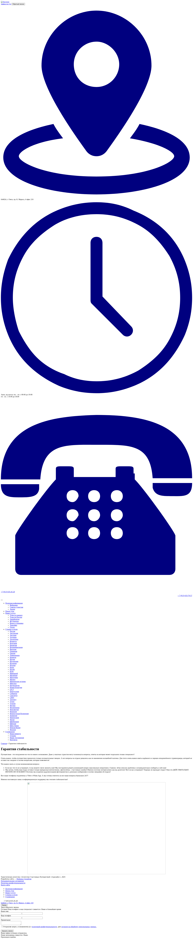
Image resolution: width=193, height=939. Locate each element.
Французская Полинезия (19, 714)
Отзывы (13, 736)
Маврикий (14, 673)
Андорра (13, 637)
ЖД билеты (14, 621)
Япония (13, 730)
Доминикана (15, 655)
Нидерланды (15, 685)
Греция (12, 653)
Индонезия (14, 661)
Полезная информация (14, 603)
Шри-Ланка (14, 726)
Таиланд (13, 700)
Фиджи (12, 706)
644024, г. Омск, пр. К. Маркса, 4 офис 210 (17, 903)
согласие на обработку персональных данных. (78, 927)
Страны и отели (11, 629)
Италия (12, 665)
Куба (12, 671)
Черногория (14, 718)
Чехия (12, 720)
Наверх (4, 905)
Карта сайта (5, 885)
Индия (12, 659)
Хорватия (13, 716)
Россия (12, 631)
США (12, 698)
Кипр (12, 667)
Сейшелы (13, 693)
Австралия (14, 633)
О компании (10, 732)
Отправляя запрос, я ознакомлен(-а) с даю (49, 927)
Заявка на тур (6, 4)
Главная (4, 743)
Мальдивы (14, 677)
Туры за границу (16, 615)
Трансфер (13, 625)
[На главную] (5, 2)
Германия (13, 651)
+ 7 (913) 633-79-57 (185, 596)
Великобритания (16, 647)
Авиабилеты (14, 619)
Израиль (13, 657)
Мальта (12, 679)
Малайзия (13, 675)
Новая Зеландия (16, 687)
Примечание (5, 920)
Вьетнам (13, 649)
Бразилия (13, 645)
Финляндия (14, 710)
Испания (13, 663)
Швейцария (14, 722)
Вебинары (14, 605)
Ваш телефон (6, 916)
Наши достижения (17, 738)
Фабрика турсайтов (24, 879)
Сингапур (13, 695)
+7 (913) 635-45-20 (8, 592)
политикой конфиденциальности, (44, 927)
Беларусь (13, 641)
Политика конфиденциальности (13, 883)
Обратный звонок (18, 4)
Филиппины (14, 708)
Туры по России (16, 617)
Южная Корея (15, 728)
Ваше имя (4, 911)
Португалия (14, 691)
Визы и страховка (16, 623)
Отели (12, 627)
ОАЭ (12, 689)
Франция (13, 712)
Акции (12, 609)
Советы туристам (16, 607)
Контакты (13, 740)
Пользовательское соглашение (12, 881)
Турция (12, 704)
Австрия (13, 635)
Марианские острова (18, 681)
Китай (12, 669)
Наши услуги (10, 613)
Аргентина (14, 639)
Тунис (12, 702)
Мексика (13, 683)
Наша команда (15, 734)
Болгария (13, 643)
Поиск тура (9, 611)
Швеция (13, 724)
